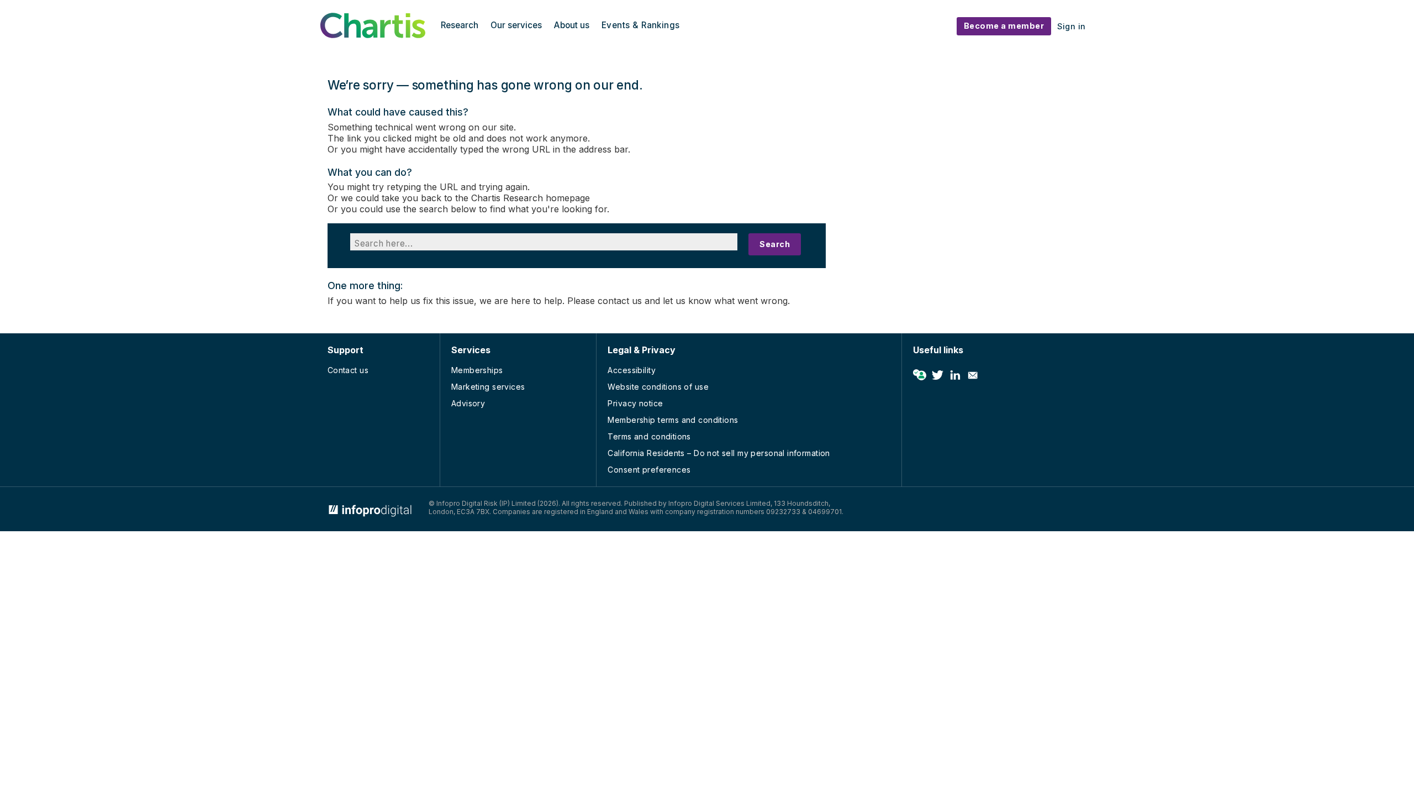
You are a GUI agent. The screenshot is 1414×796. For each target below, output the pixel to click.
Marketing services (488, 386)
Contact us (348, 370)
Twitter (937, 375)
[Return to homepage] (372, 34)
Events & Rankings (641, 25)
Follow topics (919, 375)
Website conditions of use (658, 386)
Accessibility (631, 370)
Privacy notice (635, 403)
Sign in (1071, 26)
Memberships (477, 370)
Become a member (1004, 25)
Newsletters (972, 375)
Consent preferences (649, 469)
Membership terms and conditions (673, 420)
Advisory (468, 403)
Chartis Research (507, 197)
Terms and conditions (649, 436)
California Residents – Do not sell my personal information (719, 453)
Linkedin (955, 375)
